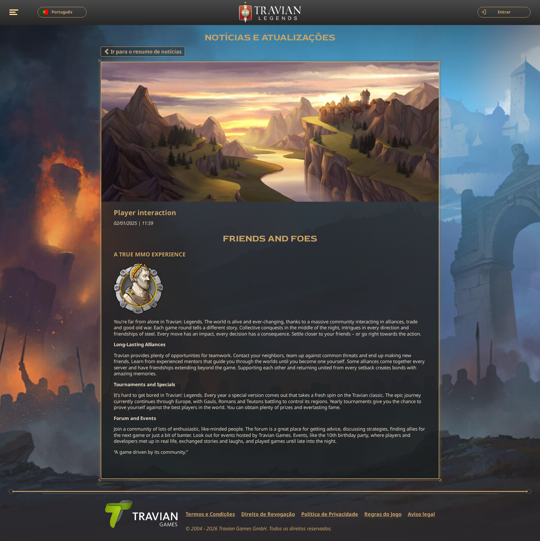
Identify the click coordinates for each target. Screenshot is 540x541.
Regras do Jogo (383, 514)
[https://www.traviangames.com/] (141, 514)
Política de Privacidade (329, 514)
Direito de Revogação (268, 514)
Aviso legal (421, 514)
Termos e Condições (210, 514)
